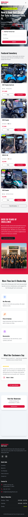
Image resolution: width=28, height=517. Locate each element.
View (8, 94)
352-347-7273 (6, 489)
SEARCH (14, 41)
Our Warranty (4, 471)
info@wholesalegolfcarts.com (10, 492)
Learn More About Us (8, 238)
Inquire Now (20, 94)
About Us (3, 468)
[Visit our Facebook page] (2, 456)
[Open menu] (25, 3)
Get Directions (14, 406)
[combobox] (14, 34)
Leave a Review (14, 385)
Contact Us (3, 476)
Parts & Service (4, 473)
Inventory (3, 465)
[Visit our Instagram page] (6, 456)
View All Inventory (13, 205)
